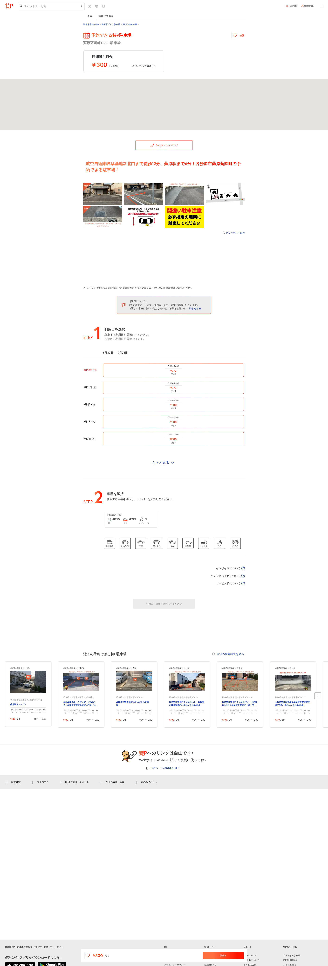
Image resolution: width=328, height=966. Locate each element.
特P (165, 947)
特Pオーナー (209, 947)
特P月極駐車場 (290, 960)
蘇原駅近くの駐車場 (111, 24)
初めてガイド (249, 955)
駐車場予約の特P (91, 24)
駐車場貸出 (309, 6)
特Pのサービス (290, 947)
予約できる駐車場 (291, 955)
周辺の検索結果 (130, 24)
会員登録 (293, 6)
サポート (247, 947)
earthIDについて (251, 960)
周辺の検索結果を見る (230, 654)
